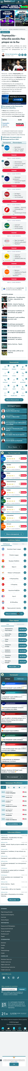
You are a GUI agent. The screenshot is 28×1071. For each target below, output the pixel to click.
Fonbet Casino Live (5, 969)
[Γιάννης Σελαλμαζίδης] (3, 423)
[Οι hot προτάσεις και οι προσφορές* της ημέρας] (4, 339)
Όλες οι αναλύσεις (12, 613)
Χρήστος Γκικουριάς (10, 439)
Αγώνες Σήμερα (5, 919)
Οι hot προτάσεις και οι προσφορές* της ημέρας (15, 338)
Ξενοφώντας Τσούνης (10, 409)
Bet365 (9, 498)
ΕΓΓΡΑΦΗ (17, 100)
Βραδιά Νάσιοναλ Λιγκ (13, 411)
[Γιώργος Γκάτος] (3, 435)
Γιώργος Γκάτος (9, 433)
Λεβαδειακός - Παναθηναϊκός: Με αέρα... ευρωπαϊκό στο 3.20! (16, 299)
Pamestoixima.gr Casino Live (8, 967)
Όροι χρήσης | (4, 1019)
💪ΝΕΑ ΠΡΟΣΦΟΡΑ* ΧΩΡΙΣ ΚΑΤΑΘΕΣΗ (12, 739)
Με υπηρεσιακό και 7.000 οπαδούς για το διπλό (16, 423)
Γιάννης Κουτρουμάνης (11, 54)
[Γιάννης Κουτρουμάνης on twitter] (25, 55)
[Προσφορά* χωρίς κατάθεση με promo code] (4, 319)
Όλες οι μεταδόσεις (12, 824)
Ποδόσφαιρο (4, 868)
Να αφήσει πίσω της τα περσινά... (15, 434)
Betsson (9, 524)
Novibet (9, 464)
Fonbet (9, 490)
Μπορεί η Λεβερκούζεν (12, 416)
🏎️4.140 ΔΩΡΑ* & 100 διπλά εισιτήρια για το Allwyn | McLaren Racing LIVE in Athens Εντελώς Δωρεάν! (14, 719)
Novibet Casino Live (6, 962)
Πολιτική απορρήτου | (13, 1019)
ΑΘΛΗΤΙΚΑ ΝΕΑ (5, 29)
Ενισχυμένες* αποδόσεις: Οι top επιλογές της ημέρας (16, 311)
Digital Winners (17, 1024)
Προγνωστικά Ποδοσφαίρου (8, 926)
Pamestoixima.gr (11, 481)
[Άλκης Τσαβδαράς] (3, 417)
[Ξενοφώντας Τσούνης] (3, 411)
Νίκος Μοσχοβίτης (9, 427)
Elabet (8, 473)
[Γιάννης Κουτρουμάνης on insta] (22, 55)
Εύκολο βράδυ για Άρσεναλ (14, 440)
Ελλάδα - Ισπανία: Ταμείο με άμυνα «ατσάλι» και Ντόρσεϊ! (16, 305)
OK (14, 1064)
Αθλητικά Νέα (5, 32)
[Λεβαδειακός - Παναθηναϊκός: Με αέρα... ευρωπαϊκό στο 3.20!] (4, 299)
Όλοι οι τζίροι (13, 666)
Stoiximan (9, 456)
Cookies (15, 1061)
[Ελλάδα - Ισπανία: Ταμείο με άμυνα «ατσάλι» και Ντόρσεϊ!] (4, 306)
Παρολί (3, 936)
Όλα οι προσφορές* (13, 777)
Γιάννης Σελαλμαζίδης (10, 421)
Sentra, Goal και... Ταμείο (15, 344)
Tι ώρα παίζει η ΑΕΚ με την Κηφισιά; (15, 351)
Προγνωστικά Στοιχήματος (7, 914)
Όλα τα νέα (12, 900)
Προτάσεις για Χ (5, 933)
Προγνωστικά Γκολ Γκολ (7, 928)
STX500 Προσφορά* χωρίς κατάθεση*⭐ (13, 688)
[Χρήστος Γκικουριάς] (3, 441)
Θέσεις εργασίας (23, 1019)
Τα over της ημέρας (5, 931)
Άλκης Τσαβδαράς (9, 415)
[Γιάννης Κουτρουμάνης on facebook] (19, 55)
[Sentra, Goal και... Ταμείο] (4, 346)
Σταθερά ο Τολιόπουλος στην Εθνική (14, 429)
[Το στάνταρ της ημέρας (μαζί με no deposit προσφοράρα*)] (4, 332)
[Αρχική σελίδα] (0, 29)
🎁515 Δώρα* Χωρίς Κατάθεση (10, 730)
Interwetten (10, 515)
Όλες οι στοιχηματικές (12, 534)
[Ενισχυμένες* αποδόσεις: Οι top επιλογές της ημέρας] (4, 312)
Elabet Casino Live (5, 964)
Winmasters (10, 507)
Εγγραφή (14, 155)
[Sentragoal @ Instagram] (13, 977)
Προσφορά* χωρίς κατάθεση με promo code (16, 318)
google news (20, 288)
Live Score (3, 917)
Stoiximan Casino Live (6, 959)
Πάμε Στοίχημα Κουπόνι (6, 912)
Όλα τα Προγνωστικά (12, 400)
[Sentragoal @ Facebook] (4, 977)
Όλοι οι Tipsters (13, 447)
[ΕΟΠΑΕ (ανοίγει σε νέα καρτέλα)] (18, 1014)
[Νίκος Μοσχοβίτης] (3, 429)
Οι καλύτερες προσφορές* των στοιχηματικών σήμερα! (16, 325)
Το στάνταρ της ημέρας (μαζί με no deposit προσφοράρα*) (16, 331)
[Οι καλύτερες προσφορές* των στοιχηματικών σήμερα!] (4, 326)
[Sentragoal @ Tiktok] (18, 977)
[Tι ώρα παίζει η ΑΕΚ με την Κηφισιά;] (4, 352)
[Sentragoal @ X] (8, 977)
